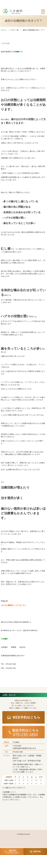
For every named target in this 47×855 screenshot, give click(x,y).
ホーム (3, 30)
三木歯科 (16, 51)
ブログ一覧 (14, 30)
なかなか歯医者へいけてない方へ (13, 605)
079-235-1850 (18, 752)
